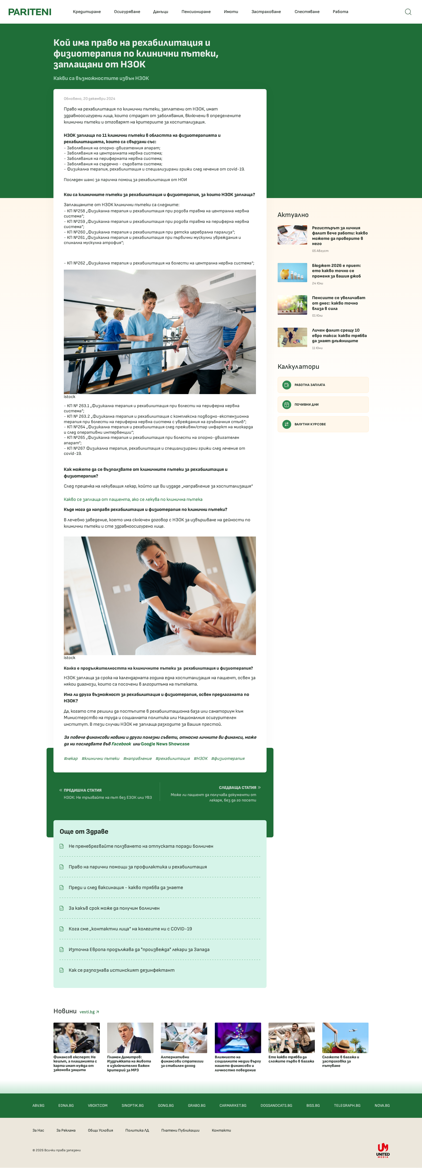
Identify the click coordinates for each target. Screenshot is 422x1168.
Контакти (221, 1130)
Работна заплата (310, 385)
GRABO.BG (196, 1105)
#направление (137, 758)
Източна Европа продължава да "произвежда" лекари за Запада (139, 950)
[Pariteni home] (29, 12)
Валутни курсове (310, 424)
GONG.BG (166, 1105)
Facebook (121, 744)
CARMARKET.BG (232, 1105)
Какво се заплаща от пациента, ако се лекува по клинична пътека (133, 499)
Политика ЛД (137, 1130)
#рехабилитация (172, 758)
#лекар (71, 758)
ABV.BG (38, 1105)
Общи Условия (100, 1130)
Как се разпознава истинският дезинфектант (122, 970)
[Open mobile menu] (408, 11)
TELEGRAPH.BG (347, 1105)
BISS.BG (313, 1105)
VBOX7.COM (97, 1105)
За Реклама (66, 1130)
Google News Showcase (165, 744)
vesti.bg (88, 1011)
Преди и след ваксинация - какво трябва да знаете (126, 888)
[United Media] (383, 1150)
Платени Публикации (180, 1130)
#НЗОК (200, 758)
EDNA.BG (66, 1105)
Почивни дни (307, 404)
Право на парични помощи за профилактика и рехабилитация (138, 867)
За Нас (38, 1130)
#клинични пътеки (100, 758)
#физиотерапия (227, 758)
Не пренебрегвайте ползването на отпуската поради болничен (141, 846)
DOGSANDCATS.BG (276, 1105)
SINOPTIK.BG (133, 1105)
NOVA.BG (382, 1105)
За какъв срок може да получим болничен (114, 908)
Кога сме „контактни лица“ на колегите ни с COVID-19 (130, 929)
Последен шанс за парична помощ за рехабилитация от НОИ (125, 179)
